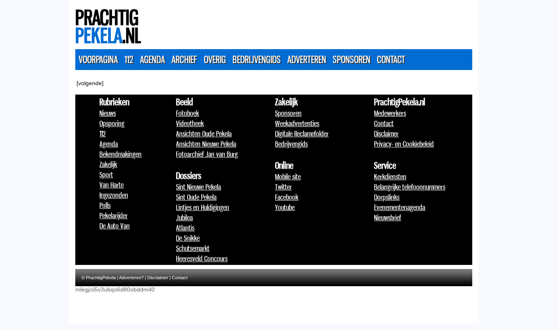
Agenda (152, 59)
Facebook (286, 196)
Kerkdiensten (390, 176)
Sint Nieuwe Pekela (198, 186)
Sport (106, 174)
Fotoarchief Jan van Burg (207, 153)
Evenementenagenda (399, 207)
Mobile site (288, 176)
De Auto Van (114, 225)
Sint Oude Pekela (196, 196)
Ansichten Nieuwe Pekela (206, 143)
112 (128, 59)
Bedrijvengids (256, 59)
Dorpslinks (386, 196)
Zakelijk (108, 164)
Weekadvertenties (297, 123)
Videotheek (190, 123)
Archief (184, 59)
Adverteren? (131, 277)
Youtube (285, 207)
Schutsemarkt (193, 248)
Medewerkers (390, 113)
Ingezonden (113, 194)
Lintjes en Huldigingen (202, 207)
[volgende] (90, 83)
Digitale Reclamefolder (302, 133)
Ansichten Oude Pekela (204, 133)
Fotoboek (187, 113)
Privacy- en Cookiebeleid (404, 143)
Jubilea (184, 217)
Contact (391, 59)
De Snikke (188, 237)
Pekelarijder (113, 215)
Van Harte (111, 184)
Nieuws (107, 113)
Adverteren (306, 59)
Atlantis (185, 227)
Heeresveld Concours (202, 258)
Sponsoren (351, 59)
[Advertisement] (323, 22)
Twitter (283, 186)
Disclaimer (386, 133)
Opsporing (111, 123)
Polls (104, 205)
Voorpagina (98, 59)
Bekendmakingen (120, 153)
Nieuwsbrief (387, 217)
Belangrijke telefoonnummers (409, 186)
